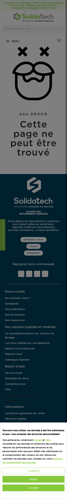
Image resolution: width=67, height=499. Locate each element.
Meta (48, 440)
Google (38, 440)
